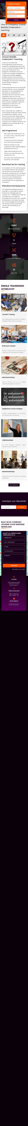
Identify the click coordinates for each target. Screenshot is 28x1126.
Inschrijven (21, 507)
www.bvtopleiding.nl (14, 605)
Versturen (14, 565)
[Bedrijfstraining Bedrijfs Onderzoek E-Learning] (14, 47)
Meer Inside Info (14, 485)
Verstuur (16, 20)
